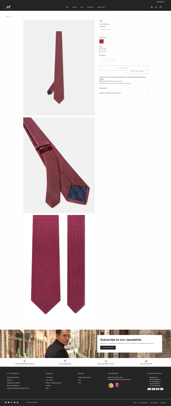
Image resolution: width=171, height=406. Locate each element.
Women (74, 7)
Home (7, 16)
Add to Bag (123, 68)
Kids (82, 7)
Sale (80, 2)
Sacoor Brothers (33, 402)
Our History (49, 377)
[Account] (151, 7)
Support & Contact (13, 377)
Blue (79, 380)
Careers (48, 385)
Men (67, 7)
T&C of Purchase (154, 402)
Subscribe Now (108, 347)
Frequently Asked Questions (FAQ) (18, 388)
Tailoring (10, 380)
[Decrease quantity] (101, 59)
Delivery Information (13, 383)
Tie (11, 16)
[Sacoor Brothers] (8, 7)
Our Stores (49, 380)
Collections (90, 7)
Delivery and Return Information (110, 93)
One (79, 383)
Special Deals (101, 7)
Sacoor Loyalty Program (53, 383)
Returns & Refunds (13, 385)
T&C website (163, 402)
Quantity (102, 55)
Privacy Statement (143, 402)
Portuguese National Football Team (119, 379)
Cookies (135, 402)
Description (103, 88)
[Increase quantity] (113, 59)
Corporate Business (84, 377)
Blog (47, 388)
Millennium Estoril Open (115, 377)
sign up (128, 83)
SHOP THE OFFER (137, 71)
